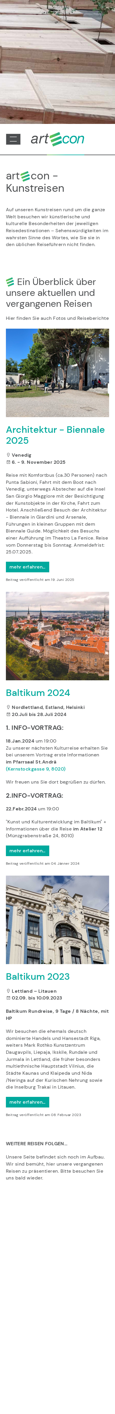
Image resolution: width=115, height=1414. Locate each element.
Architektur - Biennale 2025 (55, 435)
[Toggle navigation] (13, 139)
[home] (57, 139)
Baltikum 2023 (38, 976)
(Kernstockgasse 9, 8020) (36, 769)
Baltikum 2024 (38, 692)
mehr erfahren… (27, 567)
